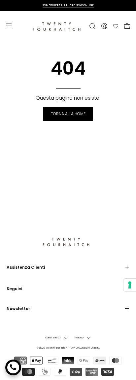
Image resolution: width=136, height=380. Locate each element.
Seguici (14, 289)
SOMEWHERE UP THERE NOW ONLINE (68, 5)
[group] (68, 5)
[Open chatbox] (13, 367)
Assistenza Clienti (26, 267)
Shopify (95, 348)
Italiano (79, 337)
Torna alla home (68, 114)
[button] (91, 26)
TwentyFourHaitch (56, 348)
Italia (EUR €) (53, 337)
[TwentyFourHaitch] (58, 26)
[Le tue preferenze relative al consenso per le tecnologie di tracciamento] (129, 285)
